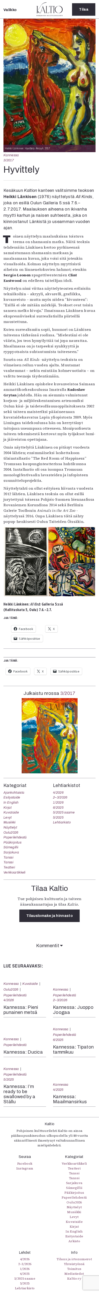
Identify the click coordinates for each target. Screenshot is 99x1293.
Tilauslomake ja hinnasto (49, 916)
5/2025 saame (64, 812)
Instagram (24, 1168)
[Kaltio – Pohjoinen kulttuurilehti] (49, 9)
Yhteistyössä (74, 1264)
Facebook (24, 1163)
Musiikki (9, 822)
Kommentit (48, 945)
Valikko (10, 10)
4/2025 (58, 1089)
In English (10, 802)
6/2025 (58, 807)
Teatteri (9, 867)
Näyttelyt (10, 827)
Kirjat (7, 807)
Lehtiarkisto (62, 822)
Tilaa (83, 9)
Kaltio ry (74, 1278)
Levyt (7, 817)
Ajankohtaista (13, 792)
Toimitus (74, 1268)
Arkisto (74, 1241)
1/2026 (58, 802)
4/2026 (58, 792)
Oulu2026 (10, 832)
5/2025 (58, 817)
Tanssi (8, 857)
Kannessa (11, 155)
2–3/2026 (60, 797)
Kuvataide (11, 812)
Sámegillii (10, 847)
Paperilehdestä (14, 837)
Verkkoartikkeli (14, 872)
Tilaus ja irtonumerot (74, 1259)
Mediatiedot (74, 1273)
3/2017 (8, 160)
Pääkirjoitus (12, 842)
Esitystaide (11, 797)
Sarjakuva (11, 852)
